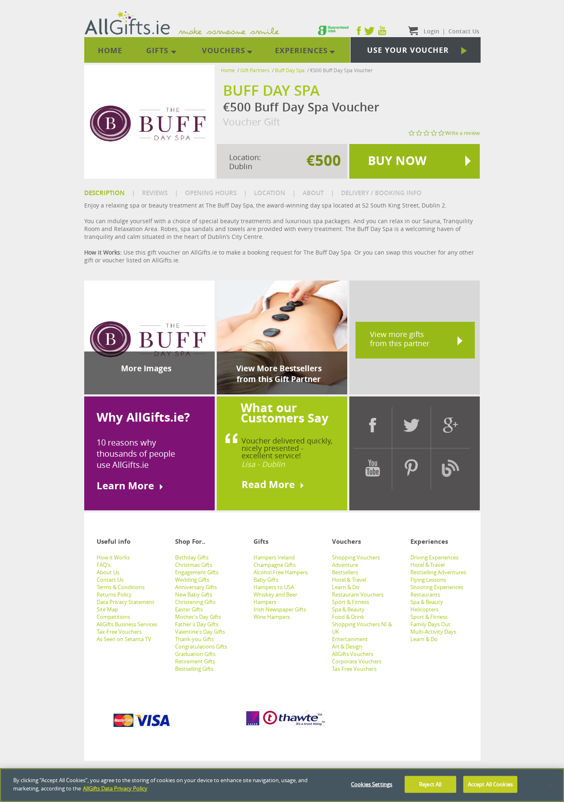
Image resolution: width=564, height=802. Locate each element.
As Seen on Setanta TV (124, 639)
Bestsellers (345, 572)
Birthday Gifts (192, 557)
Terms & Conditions (121, 587)
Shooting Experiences (436, 587)
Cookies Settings (371, 784)
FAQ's (104, 564)
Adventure (345, 564)
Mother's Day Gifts (198, 616)
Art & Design (347, 646)
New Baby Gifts (193, 594)
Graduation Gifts (195, 654)
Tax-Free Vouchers (119, 631)
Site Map (107, 609)
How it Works (113, 557)
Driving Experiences (434, 557)
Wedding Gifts (192, 579)
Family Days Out (430, 624)
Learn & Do (345, 587)
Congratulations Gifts (201, 646)
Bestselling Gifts (194, 668)
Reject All (430, 784)
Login (431, 31)
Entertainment (350, 639)
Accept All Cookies (490, 784)
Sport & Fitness (350, 602)
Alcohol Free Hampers (281, 572)
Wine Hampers (272, 616)
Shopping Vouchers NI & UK (362, 627)
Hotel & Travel (349, 579)
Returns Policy (114, 594)
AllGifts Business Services (127, 624)
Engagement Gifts (196, 572)
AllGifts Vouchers (352, 654)
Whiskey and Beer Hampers (275, 598)
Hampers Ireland (274, 557)
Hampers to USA (274, 587)
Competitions (113, 616)
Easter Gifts (189, 609)
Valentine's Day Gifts (200, 631)
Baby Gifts (266, 579)
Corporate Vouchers (357, 661)
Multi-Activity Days (433, 631)
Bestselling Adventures (438, 572)
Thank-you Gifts (194, 639)
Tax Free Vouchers (354, 668)
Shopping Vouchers (356, 557)
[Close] (551, 785)
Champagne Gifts (275, 564)
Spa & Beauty (348, 609)
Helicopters (424, 609)
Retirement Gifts (195, 661)
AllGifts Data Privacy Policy (115, 788)
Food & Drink (348, 616)
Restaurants (425, 594)
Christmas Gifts (193, 564)
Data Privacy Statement (125, 602)
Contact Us (110, 579)
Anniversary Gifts (196, 587)
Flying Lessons (428, 579)
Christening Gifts (195, 602)
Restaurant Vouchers (358, 594)
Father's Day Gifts (196, 624)
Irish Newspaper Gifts (280, 609)
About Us (108, 572)
